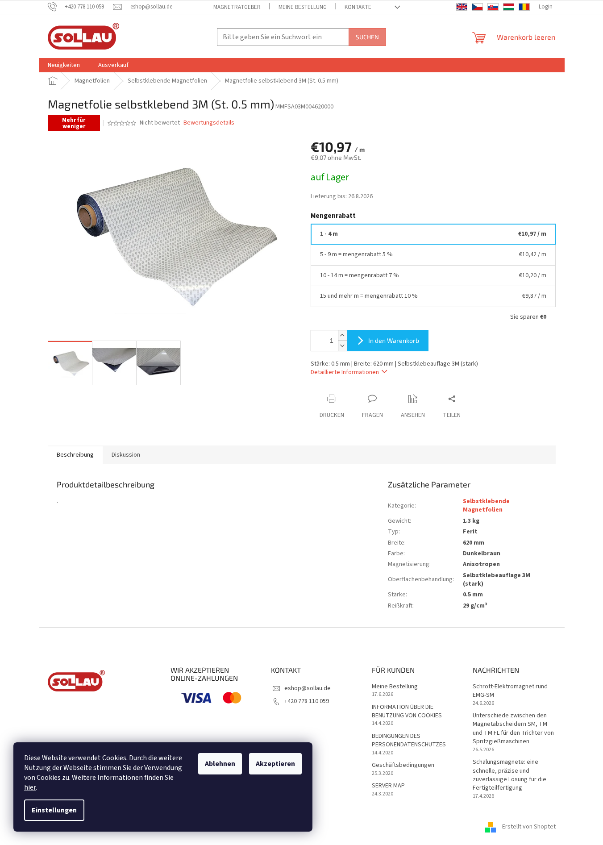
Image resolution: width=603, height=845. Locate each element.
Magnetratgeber (237, 7)
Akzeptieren (275, 764)
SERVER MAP (388, 786)
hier (30, 787)
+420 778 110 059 (306, 701)
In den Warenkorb (393, 340)
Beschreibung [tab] (75, 454)
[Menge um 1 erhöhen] (342, 335)
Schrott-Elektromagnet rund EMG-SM (510, 691)
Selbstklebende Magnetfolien (486, 505)
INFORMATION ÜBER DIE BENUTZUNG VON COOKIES (407, 711)
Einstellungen (54, 810)
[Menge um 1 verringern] (342, 346)
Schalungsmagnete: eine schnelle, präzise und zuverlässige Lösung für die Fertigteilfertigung (509, 775)
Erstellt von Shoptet (529, 826)
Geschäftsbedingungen (403, 765)
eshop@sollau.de (307, 688)
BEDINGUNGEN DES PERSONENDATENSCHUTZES (409, 740)
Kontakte (358, 7)
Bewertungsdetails (208, 123)
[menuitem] (64, 65)
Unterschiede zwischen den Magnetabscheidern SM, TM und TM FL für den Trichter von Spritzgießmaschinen (513, 729)
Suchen (367, 37)
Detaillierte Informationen (345, 372)
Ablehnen (220, 764)
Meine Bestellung (303, 7)
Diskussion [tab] (126, 454)
